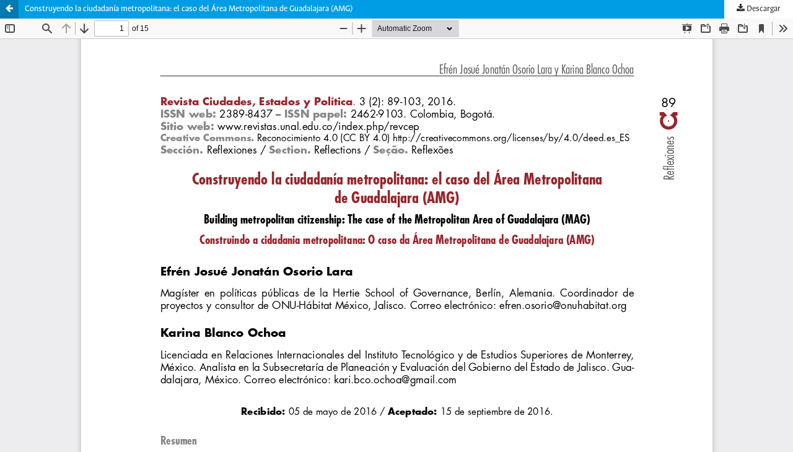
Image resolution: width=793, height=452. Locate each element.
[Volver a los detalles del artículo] (9, 9)
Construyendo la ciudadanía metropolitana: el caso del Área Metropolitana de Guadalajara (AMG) (189, 9)
